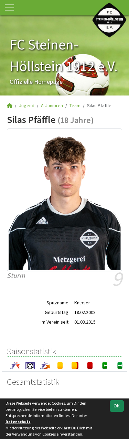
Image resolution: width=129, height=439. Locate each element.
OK (117, 406)
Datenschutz (18, 421)
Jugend (26, 105)
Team (74, 105)
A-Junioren (52, 105)
